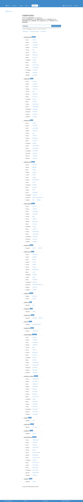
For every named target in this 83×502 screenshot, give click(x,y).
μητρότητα (34, 57)
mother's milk (35, 386)
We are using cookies (8, 500)
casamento (34, 194)
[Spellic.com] (11, 2)
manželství (34, 164)
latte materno (35, 401)
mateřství (34, 39)
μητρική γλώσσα (36, 457)
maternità (34, 62)
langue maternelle (36, 452)
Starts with (26, 31)
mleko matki (34, 406)
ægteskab (34, 167)
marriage (34, 172)
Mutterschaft (35, 54)
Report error (9, 11)
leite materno (35, 409)
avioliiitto (34, 174)
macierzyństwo (35, 67)
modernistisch (35, 330)
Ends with (44, 31)
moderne (34, 298)
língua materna (35, 470)
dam (33, 305)
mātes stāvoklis (35, 65)
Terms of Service (45, 500)
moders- (34, 248)
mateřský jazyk (35, 440)
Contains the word (35, 31)
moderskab (34, 42)
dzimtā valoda (35, 465)
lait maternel (35, 391)
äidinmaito (34, 389)
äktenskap (38, 200)
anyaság (34, 60)
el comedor (34, 427)
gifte (33, 200)
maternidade (35, 70)
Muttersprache (35, 455)
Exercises (14, 5)
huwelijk (34, 169)
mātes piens (34, 404)
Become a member (68, 5)
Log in (76, 5)
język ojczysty (35, 467)
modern (34, 311)
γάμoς (33, 182)
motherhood (34, 47)
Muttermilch (34, 394)
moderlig (40, 248)
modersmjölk (35, 414)
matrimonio (34, 187)
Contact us (25, 500)
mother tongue (35, 447)
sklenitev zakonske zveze (37, 197)
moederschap (35, 44)
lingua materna (35, 462)
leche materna (35, 411)
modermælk (34, 381)
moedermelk (35, 384)
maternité (34, 52)
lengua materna (35, 472)
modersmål (34, 442)
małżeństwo (34, 192)
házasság (34, 184)
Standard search (56, 26)
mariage (34, 177)
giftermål (40, 318)
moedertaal (34, 445)
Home (8, 5)
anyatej (33, 399)
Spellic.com (68, 500)
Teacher (21, 5)
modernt (34, 433)
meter (33, 420)
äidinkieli (34, 450)
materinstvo (34, 111)
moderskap (34, 75)
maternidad (34, 72)
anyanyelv (34, 460)
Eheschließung (35, 179)
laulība (33, 189)
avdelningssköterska (36, 324)
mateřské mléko (35, 379)
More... (27, 5)
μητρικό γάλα (35, 396)
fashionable (34, 296)
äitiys (33, 49)
